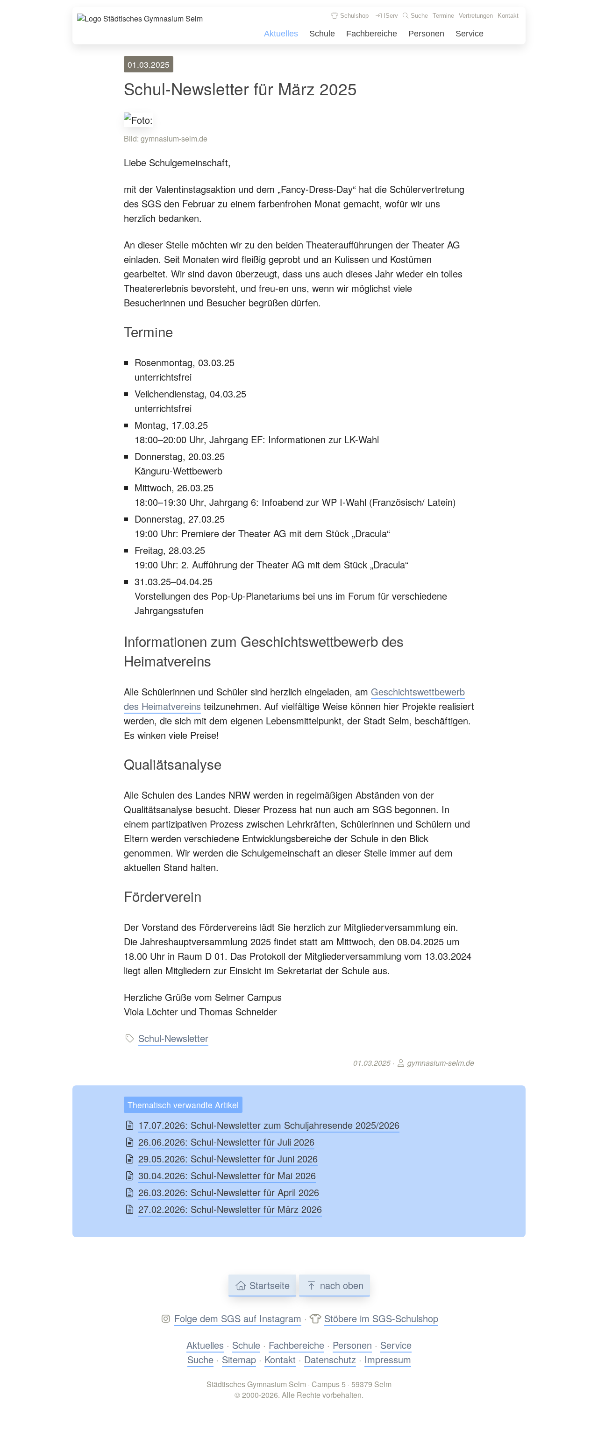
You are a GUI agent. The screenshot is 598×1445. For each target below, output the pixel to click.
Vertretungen (476, 15)
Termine (443, 15)
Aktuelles (281, 33)
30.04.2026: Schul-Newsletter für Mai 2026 (227, 1175)
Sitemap (239, 1359)
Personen (426, 33)
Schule (322, 33)
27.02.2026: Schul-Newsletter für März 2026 (230, 1209)
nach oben (340, 1285)
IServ (390, 15)
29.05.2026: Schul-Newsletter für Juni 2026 (228, 1158)
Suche (418, 15)
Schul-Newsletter (173, 1038)
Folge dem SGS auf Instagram (237, 1318)
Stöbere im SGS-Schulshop (381, 1318)
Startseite (268, 1285)
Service (470, 33)
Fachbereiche (371, 33)
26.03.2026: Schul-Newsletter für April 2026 (228, 1192)
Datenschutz (330, 1359)
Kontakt (508, 15)
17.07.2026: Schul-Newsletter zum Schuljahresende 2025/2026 (268, 1125)
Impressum (387, 1359)
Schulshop (353, 15)
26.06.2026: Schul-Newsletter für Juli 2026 (226, 1141)
